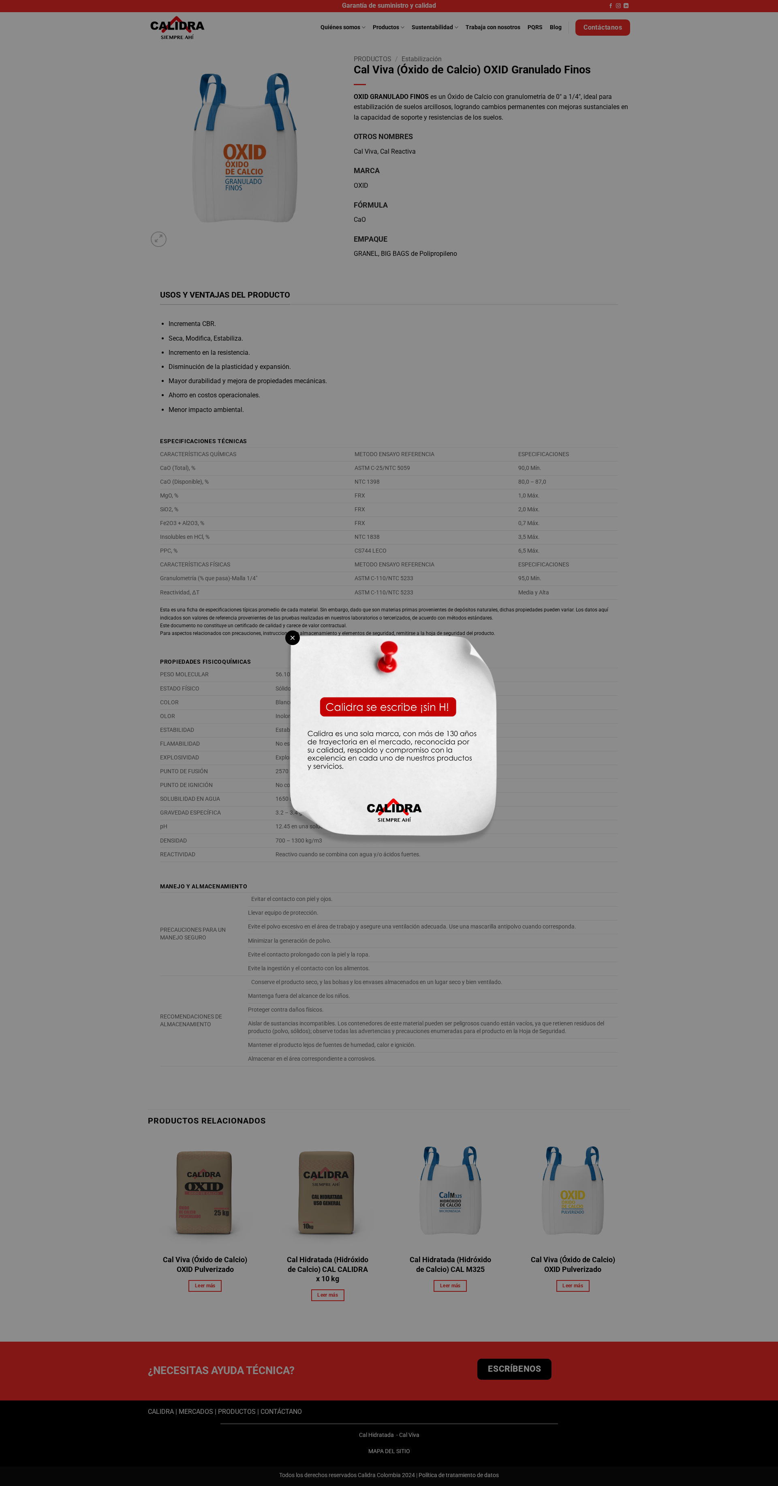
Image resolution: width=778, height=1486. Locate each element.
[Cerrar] (292, 637)
